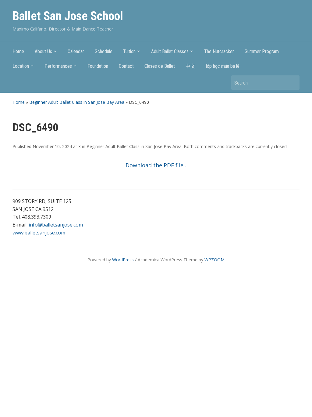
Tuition (129, 51)
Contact (126, 66)
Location (20, 66)
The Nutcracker (219, 51)
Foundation (97, 66)
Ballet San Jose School (67, 16)
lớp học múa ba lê (222, 66)
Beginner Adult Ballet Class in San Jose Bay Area (76, 102)
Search (291, 82)
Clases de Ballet (159, 66)
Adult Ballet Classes (170, 51)
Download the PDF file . (156, 165)
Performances (58, 66)
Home (18, 51)
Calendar (76, 51)
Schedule (103, 51)
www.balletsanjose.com (38, 232)
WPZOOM (214, 260)
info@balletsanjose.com (56, 224)
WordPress (123, 260)
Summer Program (262, 51)
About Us (43, 51)
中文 (190, 66)
